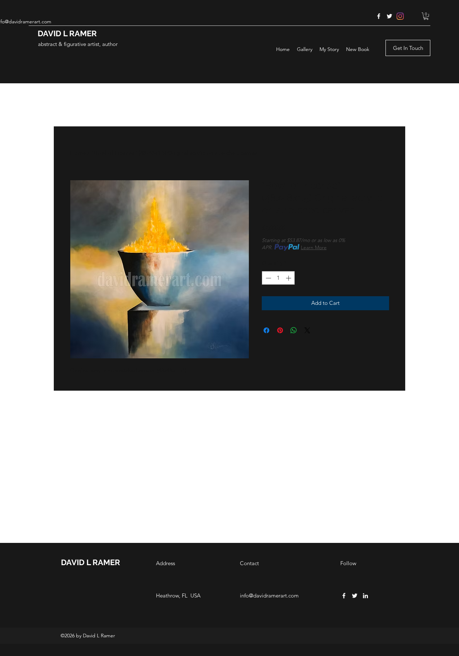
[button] (426, 16)
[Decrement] (268, 278)
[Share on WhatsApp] (293, 330)
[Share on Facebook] (266, 330)
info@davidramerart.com (269, 595)
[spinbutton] (278, 278)
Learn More (314, 247)
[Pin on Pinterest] (280, 330)
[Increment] (289, 278)
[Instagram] (400, 16)
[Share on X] (307, 330)
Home (78, 152)
